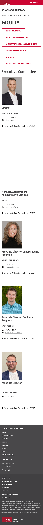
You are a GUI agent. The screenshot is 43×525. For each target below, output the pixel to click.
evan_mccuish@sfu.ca (13, 333)
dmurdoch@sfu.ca (12, 267)
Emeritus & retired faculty (16, 51)
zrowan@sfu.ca (10, 396)
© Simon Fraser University (29, 513)
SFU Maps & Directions (9, 481)
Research (5, 442)
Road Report (6, 488)
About (20, 15)
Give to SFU (5, 491)
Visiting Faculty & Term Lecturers (18, 64)
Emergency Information (10, 494)
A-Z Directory (6, 497)
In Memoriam (10, 57)
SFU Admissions (7, 484)
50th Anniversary (8, 455)
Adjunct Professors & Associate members (21, 44)
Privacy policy (17, 513)
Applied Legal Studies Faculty (17, 37)
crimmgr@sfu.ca (11, 207)
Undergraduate (7, 435)
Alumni (4, 448)
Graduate (5, 439)
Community (5, 445)
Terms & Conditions (7, 513)
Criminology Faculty (13, 31)
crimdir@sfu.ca (10, 120)
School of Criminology (13, 10)
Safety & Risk (6, 478)
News (3, 452)
